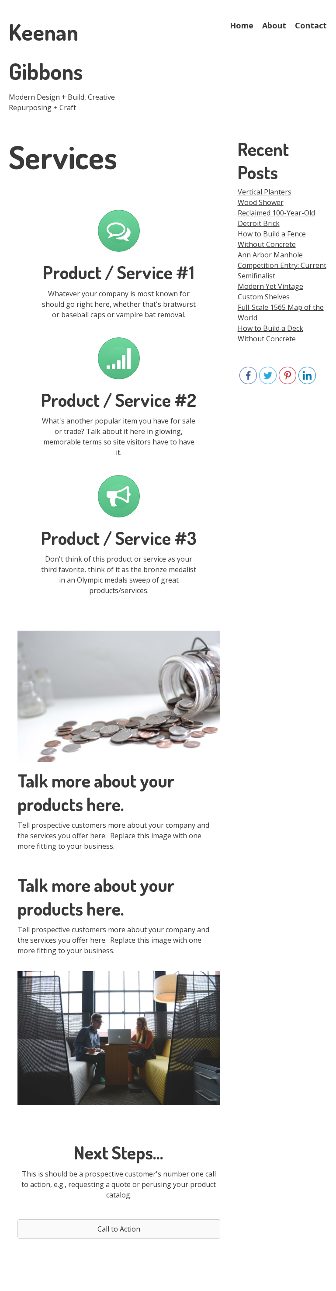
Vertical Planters (264, 192)
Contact (311, 25)
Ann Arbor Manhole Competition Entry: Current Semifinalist (282, 265)
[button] (118, 1229)
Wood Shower (261, 202)
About (274, 25)
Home (241, 25)
